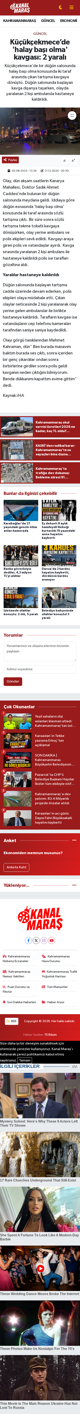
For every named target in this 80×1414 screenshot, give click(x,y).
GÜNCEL (48, 21)
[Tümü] (74, 841)
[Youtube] (51, 940)
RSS (13, 1021)
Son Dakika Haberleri (21, 1002)
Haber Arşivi (55, 1002)
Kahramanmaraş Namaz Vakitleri (17, 974)
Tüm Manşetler (57, 987)
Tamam (25, 1060)
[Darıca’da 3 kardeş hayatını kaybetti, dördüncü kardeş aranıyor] (59, 556)
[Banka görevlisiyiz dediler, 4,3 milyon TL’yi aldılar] (21, 556)
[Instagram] (43, 940)
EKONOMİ (68, 21)
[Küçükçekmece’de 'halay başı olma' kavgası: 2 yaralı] (40, 131)
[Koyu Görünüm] (60, 7)
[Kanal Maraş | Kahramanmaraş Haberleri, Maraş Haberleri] (20, 7)
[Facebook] (28, 940)
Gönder (13, 681)
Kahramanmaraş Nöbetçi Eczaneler (16, 959)
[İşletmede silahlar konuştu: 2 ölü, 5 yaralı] (21, 597)
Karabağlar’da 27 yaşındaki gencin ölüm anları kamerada (20, 527)
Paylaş (12, 160)
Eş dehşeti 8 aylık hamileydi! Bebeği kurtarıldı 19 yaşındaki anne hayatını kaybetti (58, 530)
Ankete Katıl (16, 867)
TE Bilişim (50, 1034)
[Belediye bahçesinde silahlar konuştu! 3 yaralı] (59, 597)
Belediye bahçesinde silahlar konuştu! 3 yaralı (57, 614)
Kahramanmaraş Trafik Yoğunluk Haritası (59, 974)
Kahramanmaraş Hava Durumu (56, 959)
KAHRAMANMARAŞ (19, 21)
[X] (36, 940)
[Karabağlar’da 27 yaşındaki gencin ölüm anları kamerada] (21, 510)
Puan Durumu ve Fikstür (16, 989)
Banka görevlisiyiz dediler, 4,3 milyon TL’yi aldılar (18, 572)
